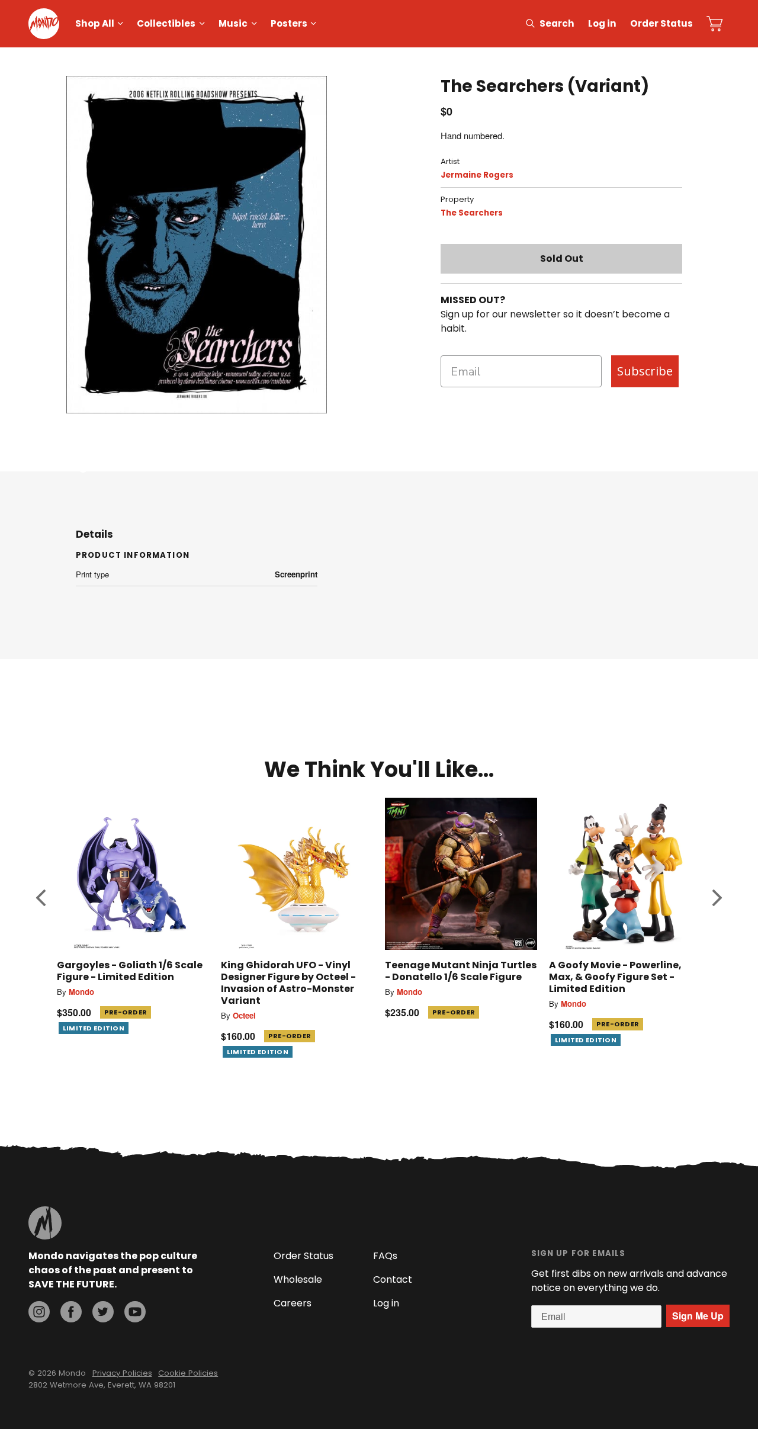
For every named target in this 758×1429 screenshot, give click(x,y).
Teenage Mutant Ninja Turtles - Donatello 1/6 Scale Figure (461, 971)
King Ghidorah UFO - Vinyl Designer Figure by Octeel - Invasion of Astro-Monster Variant (288, 982)
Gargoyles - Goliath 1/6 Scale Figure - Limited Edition (130, 971)
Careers (292, 1303)
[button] (40, 897)
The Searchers (472, 213)
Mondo (81, 991)
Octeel (244, 1015)
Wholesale (298, 1279)
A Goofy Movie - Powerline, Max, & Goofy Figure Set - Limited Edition (615, 977)
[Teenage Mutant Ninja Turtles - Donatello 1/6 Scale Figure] (461, 874)
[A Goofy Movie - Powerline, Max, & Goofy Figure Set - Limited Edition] (625, 874)
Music (233, 23)
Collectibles (166, 23)
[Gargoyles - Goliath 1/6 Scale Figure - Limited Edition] (133, 874)
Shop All (94, 23)
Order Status (661, 23)
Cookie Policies (188, 1373)
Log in (602, 23)
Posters (289, 23)
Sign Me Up (698, 1315)
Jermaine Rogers (477, 175)
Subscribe (645, 371)
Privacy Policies (122, 1373)
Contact (392, 1279)
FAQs (385, 1256)
